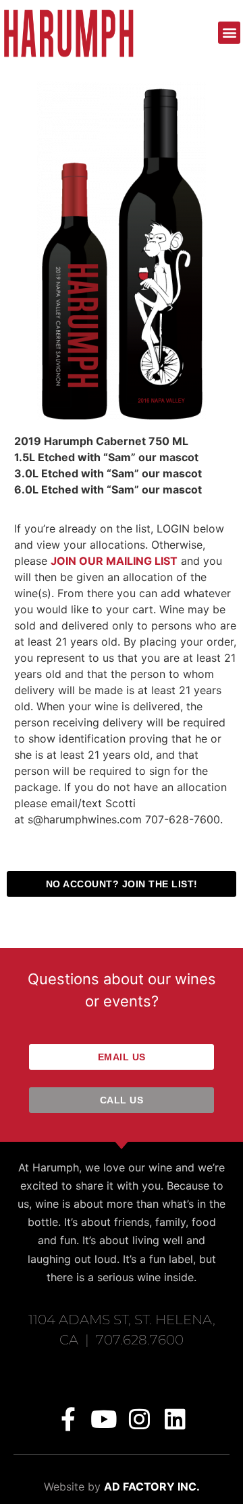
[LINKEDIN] (175, 1419)
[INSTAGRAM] (139, 1419)
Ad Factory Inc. (152, 1486)
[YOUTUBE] (103, 1419)
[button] (229, 33)
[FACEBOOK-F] (68, 1419)
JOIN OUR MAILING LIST (114, 561)
